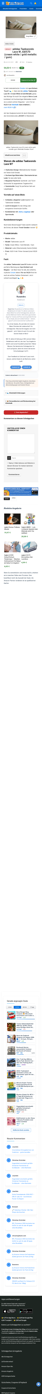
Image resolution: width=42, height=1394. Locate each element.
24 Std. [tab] (17, 1007)
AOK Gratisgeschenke (8, 1376)
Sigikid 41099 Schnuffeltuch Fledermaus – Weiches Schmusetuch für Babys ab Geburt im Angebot (12, 559)
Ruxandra (21, 296)
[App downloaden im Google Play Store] (26, 1311)
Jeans (20, 212)
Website (21, 305)
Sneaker (22, 88)
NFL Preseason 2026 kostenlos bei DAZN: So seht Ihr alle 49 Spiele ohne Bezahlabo (23, 1226)
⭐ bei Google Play (25, 1318)
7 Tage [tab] (32, 1007)
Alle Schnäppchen (7, 1356)
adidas (25, 91)
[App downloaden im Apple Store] (9, 1311)
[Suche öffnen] (31, 3)
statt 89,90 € (8, 107)
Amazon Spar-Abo (7, 1366)
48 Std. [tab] (25, 1007)
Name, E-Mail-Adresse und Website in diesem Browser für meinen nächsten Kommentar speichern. (21, 465)
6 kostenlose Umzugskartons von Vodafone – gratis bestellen (23, 1151)
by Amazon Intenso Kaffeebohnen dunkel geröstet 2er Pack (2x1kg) (23, 1256)
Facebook (15, 367)
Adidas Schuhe (9, 44)
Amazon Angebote (7, 1371)
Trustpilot (6, 1320)
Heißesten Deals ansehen (21, 1130)
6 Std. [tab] (10, 1007)
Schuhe (13, 273)
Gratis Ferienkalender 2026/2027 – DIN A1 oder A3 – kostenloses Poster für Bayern (23, 1197)
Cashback (11, 1333)
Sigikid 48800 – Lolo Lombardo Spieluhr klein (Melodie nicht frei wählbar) (29, 530)
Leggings (27, 212)
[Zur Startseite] (17, 3)
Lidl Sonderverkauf (7, 1361)
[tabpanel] (21, 1068)
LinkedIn (26, 367)
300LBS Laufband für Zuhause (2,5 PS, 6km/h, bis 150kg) (23, 1282)
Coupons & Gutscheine (8, 1388)
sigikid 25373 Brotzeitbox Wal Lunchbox (27, 557)
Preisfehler (23, 8)
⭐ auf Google (20, 1320)
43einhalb (19, 71)
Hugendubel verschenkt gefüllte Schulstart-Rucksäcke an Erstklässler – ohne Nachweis (22, 1165)
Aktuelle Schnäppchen (10, 8)
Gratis (31, 8)
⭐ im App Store (8, 1318)
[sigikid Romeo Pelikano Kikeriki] (12, 515)
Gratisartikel (20, 1331)
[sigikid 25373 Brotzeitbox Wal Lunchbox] (29, 543)
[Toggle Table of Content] (23, 155)
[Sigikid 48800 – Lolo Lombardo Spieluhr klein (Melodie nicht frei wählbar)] (29, 515)
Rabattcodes (33, 1331)
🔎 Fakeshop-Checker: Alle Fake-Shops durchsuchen (23, 1211)
